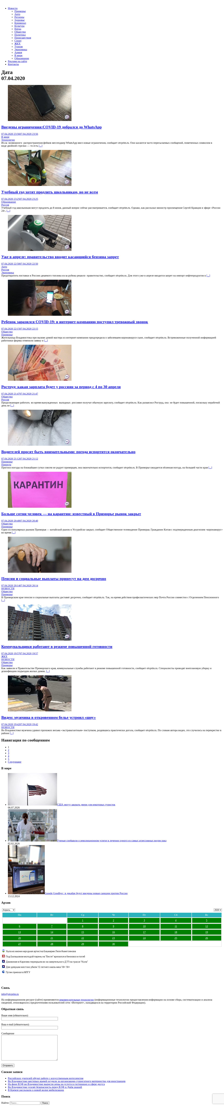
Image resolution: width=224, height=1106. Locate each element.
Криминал (20, 23)
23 (113, 938)
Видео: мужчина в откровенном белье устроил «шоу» (48, 717)
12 (206, 926)
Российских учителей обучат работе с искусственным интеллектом (45, 1078)
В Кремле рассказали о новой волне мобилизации (36, 1090)
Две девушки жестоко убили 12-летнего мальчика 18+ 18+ (38, 967)
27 (19, 943)
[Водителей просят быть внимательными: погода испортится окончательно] (39, 444)
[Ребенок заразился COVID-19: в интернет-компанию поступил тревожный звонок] (39, 314)
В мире (18, 55)
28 (52, 943)
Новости (13, 8)
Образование (21, 58)
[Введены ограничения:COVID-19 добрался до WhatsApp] (39, 120)
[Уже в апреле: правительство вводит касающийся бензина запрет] (39, 250)
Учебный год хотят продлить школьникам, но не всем (49, 192)
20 (19, 938)
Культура (19, 26)
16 (113, 932)
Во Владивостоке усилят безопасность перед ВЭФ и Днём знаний (45, 1087)
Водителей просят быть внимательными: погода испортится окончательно (68, 452)
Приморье (20, 11)
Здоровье (19, 20)
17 (144, 932)
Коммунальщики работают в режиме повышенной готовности (56, 646)
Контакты (13, 64)
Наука (17, 28)
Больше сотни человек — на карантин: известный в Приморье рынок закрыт (71, 514)
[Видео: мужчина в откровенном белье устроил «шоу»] (39, 710)
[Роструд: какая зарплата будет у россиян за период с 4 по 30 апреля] (39, 379)
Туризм (18, 46)
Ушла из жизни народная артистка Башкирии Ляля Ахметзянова (41, 951)
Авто (17, 14)
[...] (40, 145)
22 (82, 938)
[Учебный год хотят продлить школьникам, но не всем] (39, 185)
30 (113, 943)
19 (206, 932)
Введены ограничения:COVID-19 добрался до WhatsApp (51, 127)
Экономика (20, 49)
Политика (20, 34)
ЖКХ (17, 43)
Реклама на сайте (17, 61)
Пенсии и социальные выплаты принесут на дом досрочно (53, 578)
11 (176, 926)
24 (144, 938)
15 (82, 932)
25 (175, 938)
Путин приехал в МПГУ (18, 972)
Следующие (14, 761)
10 (144, 926)
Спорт (17, 40)
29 (82, 943)
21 (52, 938)
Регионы (19, 17)
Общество (20, 31)
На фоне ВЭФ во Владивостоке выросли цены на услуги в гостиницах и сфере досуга (56, 1084)
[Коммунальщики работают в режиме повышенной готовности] (39, 639)
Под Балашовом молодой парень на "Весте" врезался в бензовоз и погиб (45, 956)
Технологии (8, 139)
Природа (6, 464)
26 (206, 938)
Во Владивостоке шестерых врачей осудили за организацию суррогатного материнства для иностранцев (66, 1081)
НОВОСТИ (7, 588)
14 (52, 932)
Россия (5, 204)
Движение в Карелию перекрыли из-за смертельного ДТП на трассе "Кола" (47, 961)
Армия (18, 52)
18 (175, 932)
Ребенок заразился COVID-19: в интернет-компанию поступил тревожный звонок (74, 322)
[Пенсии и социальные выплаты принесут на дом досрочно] (39, 571)
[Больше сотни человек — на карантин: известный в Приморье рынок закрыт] (39, 506)
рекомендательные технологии (76, 999)
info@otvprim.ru (10, 994)
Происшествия (22, 37)
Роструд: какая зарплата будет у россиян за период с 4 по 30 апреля (61, 387)
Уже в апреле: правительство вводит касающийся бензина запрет (60, 257)
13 (19, 932)
